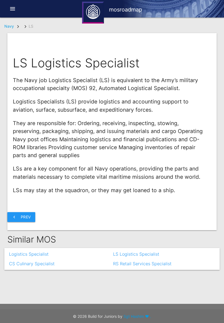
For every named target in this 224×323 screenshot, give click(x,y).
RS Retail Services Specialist (142, 263)
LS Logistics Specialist (136, 254)
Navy (9, 26)
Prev (21, 217)
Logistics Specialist (29, 254)
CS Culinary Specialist (32, 263)
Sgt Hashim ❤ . (137, 316)
